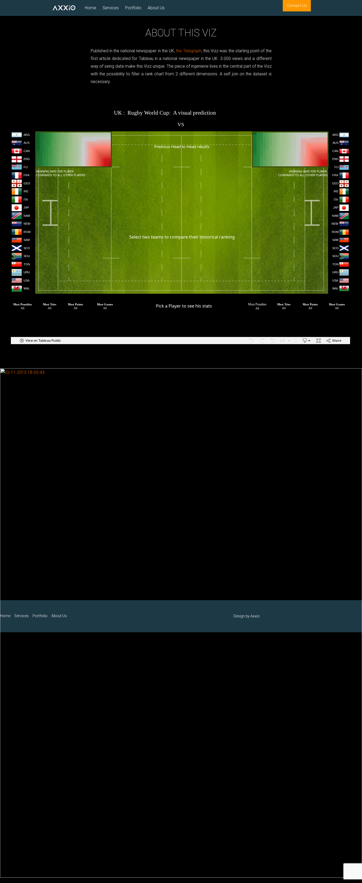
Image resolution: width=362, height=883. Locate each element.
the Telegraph (188, 50)
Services (111, 7)
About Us (156, 7)
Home (90, 7)
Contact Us (297, 5)
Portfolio (133, 7)
